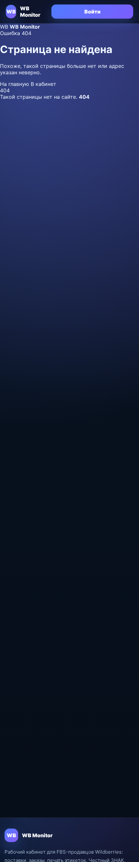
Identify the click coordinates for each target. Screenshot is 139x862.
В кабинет (43, 84)
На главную (15, 84)
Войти (92, 11)
